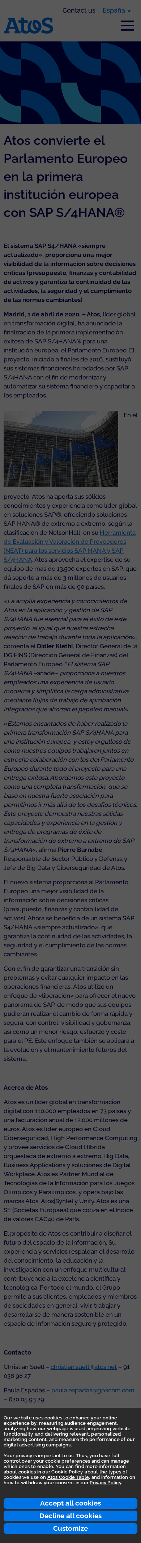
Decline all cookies (70, 1516)
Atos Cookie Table (68, 1477)
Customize (70, 1528)
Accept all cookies (70, 1503)
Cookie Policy (66, 1472)
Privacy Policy (105, 1482)
